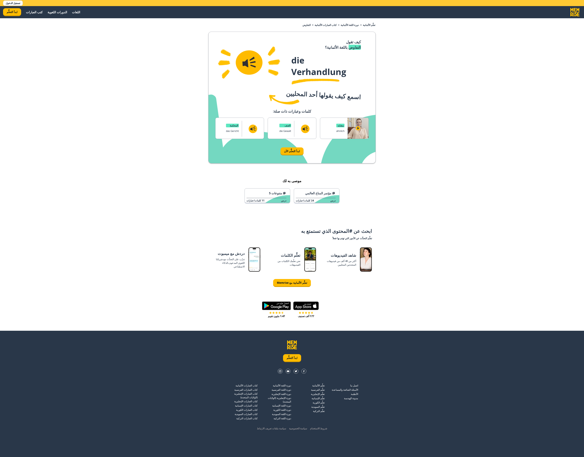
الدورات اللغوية (57, 12)
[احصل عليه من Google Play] (276, 306)
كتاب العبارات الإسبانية (246, 405)
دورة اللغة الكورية (282, 410)
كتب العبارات (34, 12)
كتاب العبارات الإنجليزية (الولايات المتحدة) (246, 395)
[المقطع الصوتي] (249, 62)
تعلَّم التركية (319, 411)
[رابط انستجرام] (280, 371)
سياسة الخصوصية (298, 428)
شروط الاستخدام (318, 428)
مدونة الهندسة (351, 398)
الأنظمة (354, 394)
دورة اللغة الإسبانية (281, 405)
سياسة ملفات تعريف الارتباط (271, 428)
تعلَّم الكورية (319, 402)
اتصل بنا (354, 385)
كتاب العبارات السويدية (246, 414)
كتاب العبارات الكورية (247, 410)
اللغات (76, 12)
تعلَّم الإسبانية (318, 398)
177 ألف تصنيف (306, 316)
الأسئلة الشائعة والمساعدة (345, 389)
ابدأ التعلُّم (12, 12)
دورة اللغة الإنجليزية (281, 394)
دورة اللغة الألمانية (350, 25)
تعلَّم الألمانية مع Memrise (292, 282)
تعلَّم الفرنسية (318, 389)
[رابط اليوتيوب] (288, 371)
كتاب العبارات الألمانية (326, 25)
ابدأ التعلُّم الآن (292, 151)
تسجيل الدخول (13, 3)
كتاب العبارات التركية (247, 418)
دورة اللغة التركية (282, 418)
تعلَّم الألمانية (369, 25)
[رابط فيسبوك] (303, 371)
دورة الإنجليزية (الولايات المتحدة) (279, 399)
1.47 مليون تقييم (276, 316)
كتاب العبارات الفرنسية (246, 389)
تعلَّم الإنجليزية (318, 394)
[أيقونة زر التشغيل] (358, 128)
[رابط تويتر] (296, 371)
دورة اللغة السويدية (281, 414)
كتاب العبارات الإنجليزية (246, 401)
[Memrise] (575, 12)
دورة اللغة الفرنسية (281, 389)
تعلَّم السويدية (318, 406)
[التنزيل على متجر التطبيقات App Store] (306, 306)
